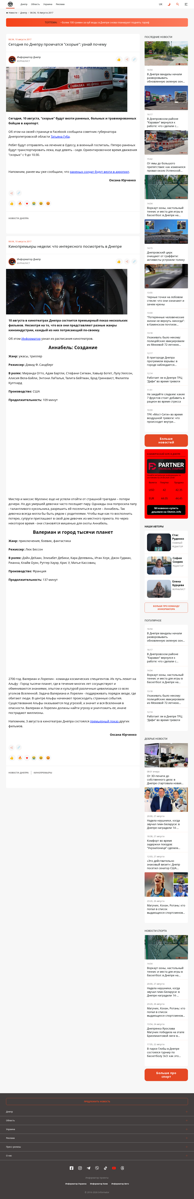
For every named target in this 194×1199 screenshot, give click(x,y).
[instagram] (80, 1168)
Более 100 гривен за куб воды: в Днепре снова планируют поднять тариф (105, 22)
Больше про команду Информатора (166, 607)
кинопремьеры (43, 772)
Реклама (60, 4)
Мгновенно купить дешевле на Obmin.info (166, 509)
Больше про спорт (166, 1075)
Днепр (24, 4)
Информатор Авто (120, 1183)
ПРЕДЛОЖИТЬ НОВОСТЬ (97, 1101)
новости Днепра (18, 218)
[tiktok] (105, 1168)
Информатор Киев (99, 1183)
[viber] (97, 1168)
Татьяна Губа (60, 136)
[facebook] (71, 1168)
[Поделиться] (127, 59)
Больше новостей (166, 440)
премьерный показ (104, 721)
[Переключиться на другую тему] (169, 4)
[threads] (122, 1168)
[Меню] (186, 4)
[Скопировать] (134, 59)
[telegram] (88, 1168)
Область (35, 4)
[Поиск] (177, 4)
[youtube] (114, 1168)
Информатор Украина (75, 1183)
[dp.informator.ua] (10, 4)
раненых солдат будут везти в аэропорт (99, 172)
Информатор (31, 339)
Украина (47, 4)
